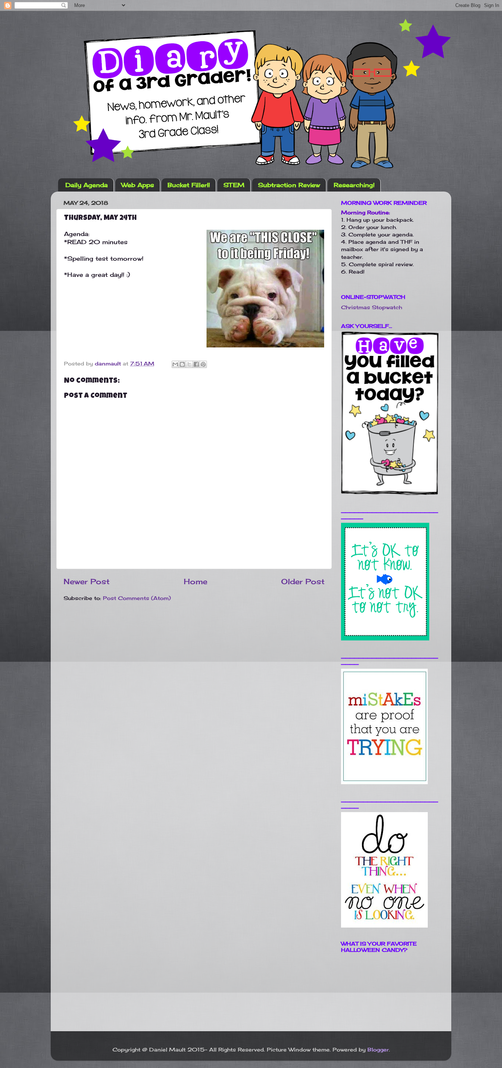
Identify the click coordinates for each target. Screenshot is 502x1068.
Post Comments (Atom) (137, 598)
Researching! (354, 185)
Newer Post (87, 581)
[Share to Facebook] (196, 364)
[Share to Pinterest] (203, 364)
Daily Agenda (86, 185)
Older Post (302, 581)
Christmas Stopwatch (371, 307)
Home (195, 581)
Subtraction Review (289, 185)
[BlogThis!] (182, 364)
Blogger (378, 1049)
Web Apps (137, 185)
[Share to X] (189, 364)
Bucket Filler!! (189, 185)
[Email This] (175, 364)
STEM (233, 185)
